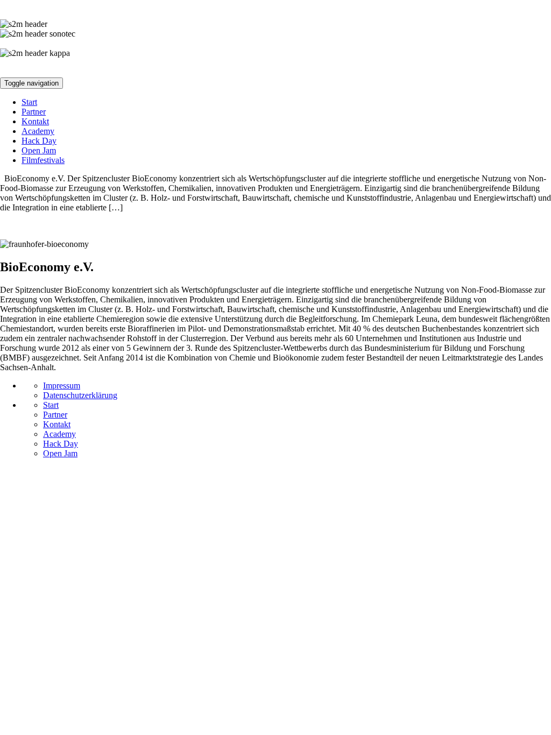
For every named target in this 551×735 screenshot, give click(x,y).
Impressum (61, 385)
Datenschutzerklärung (80, 395)
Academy (38, 131)
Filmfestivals (43, 160)
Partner (34, 111)
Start (29, 102)
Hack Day (39, 140)
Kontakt (35, 121)
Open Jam (39, 150)
